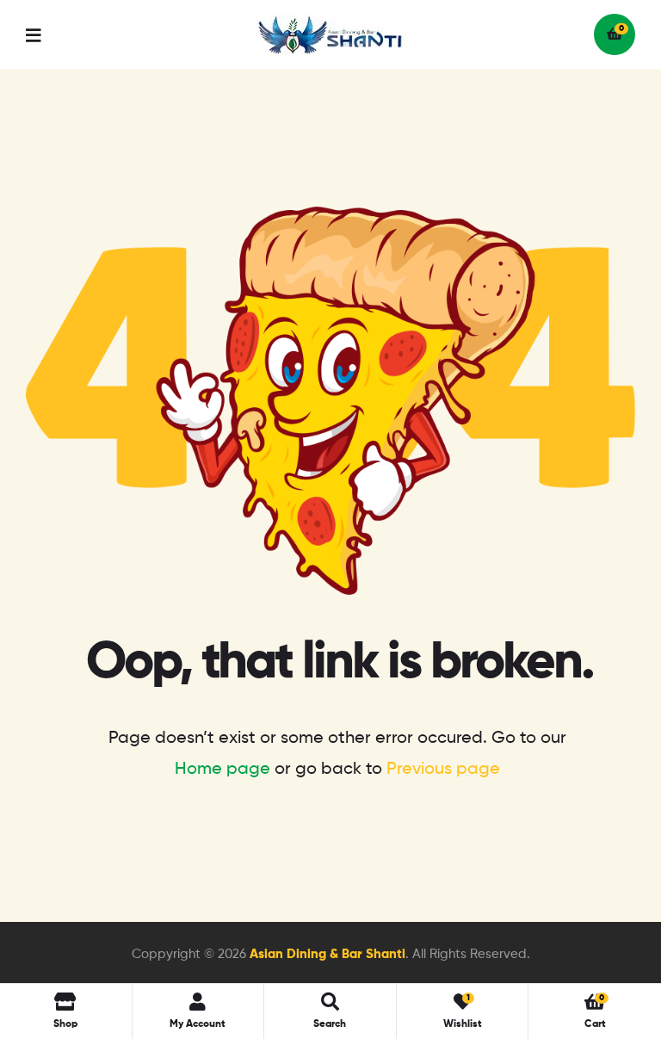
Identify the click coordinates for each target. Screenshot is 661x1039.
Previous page (443, 769)
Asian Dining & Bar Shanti (327, 954)
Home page (222, 769)
